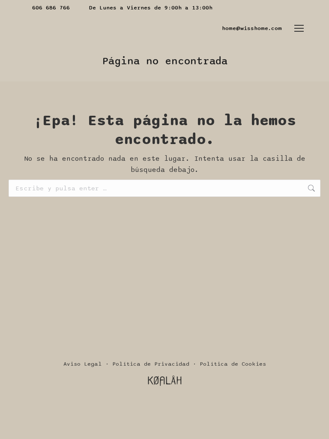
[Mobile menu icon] (299, 28)
